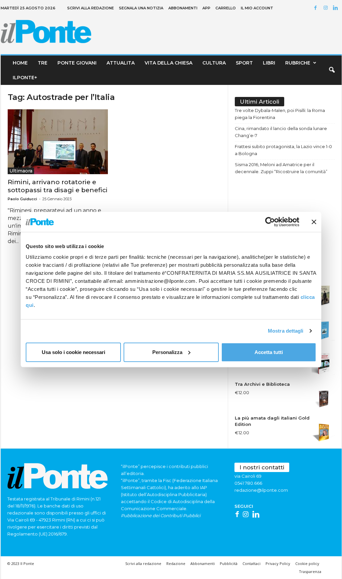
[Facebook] (317, 8)
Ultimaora (20, 171)
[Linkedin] (337, 8)
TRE (42, 63)
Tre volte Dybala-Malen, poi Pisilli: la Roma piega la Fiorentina (280, 114)
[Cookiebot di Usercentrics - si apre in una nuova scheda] (270, 222)
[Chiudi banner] (314, 222)
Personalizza (167, 352)
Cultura (214, 63)
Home (20, 63)
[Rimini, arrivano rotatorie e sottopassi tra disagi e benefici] (58, 141)
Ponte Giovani (77, 63)
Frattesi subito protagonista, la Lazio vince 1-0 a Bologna (283, 150)
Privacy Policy (278, 563)
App (206, 8)
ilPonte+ (25, 78)
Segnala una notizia (141, 8)
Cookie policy (307, 563)
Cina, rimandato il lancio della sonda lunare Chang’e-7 (281, 132)
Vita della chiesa (168, 63)
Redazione (175, 563)
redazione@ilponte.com (261, 490)
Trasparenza (310, 571)
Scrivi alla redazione (90, 8)
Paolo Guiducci (22, 199)
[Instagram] (327, 8)
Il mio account (257, 8)
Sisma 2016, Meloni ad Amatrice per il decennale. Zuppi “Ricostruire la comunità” (281, 168)
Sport (244, 63)
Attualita (121, 63)
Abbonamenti (182, 8)
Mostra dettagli (286, 331)
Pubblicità (228, 563)
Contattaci (251, 563)
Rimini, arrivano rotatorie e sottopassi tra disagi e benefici (58, 186)
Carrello (225, 8)
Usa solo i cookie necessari (73, 352)
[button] (331, 70)
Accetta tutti (268, 352)
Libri (269, 63)
